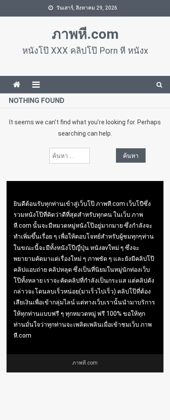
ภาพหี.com (85, 34)
